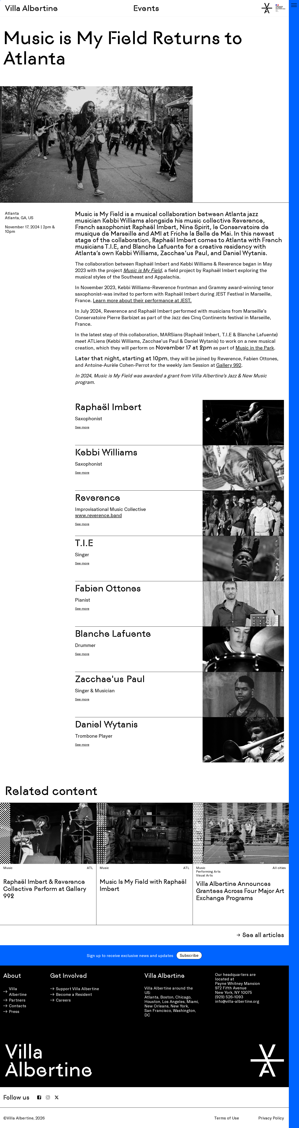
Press (14, 1011)
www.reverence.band (98, 515)
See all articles (263, 935)
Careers (63, 999)
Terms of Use (226, 1117)
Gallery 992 (228, 365)
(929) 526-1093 (229, 996)
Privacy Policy (271, 1117)
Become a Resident (74, 994)
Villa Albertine (31, 8)
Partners (17, 999)
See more (82, 427)
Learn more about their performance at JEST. (142, 300)
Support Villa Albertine (77, 988)
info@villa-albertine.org (237, 1001)
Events (146, 8)
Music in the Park (255, 348)
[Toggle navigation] (294, 5)
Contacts (17, 1005)
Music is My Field (142, 270)
